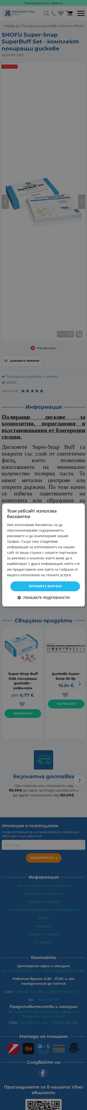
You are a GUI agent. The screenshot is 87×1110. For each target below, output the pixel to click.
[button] (43, 598)
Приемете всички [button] (45, 586)
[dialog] (43, 554)
